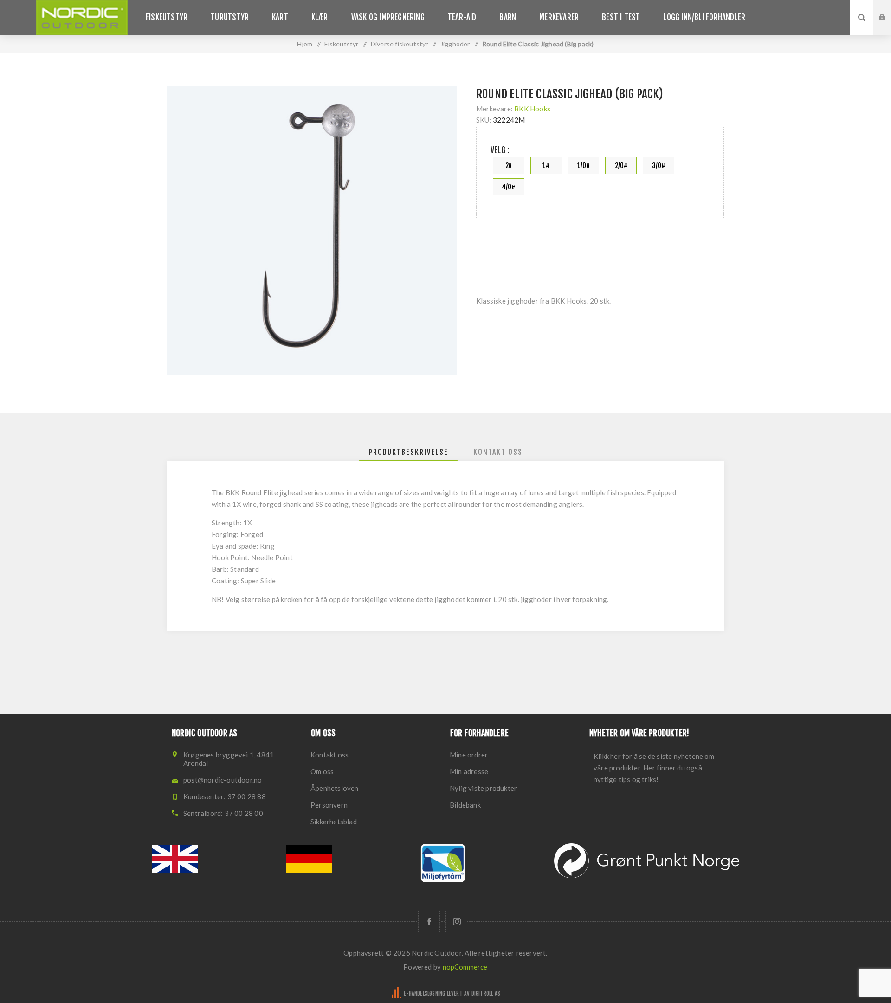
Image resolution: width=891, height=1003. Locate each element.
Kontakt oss (329, 755)
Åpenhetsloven (334, 788)
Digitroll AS (485, 993)
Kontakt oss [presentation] (498, 452)
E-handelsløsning (424, 993)
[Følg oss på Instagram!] (456, 921)
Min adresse (469, 771)
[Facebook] (429, 921)
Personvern (329, 805)
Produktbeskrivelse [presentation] (408, 452)
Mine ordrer (469, 755)
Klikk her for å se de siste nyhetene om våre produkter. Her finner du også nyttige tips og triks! (654, 767)
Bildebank (465, 805)
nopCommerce (465, 967)
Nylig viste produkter (483, 788)
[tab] (408, 452)
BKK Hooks (532, 108)
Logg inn (889, 9)
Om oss (322, 771)
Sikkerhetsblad (333, 821)
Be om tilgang (889, 26)
